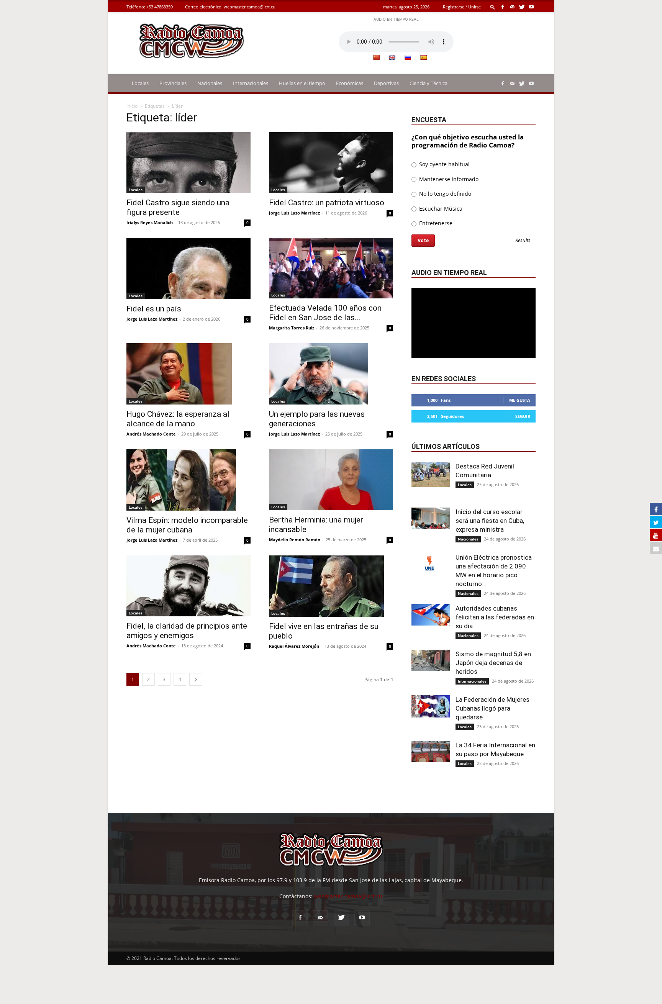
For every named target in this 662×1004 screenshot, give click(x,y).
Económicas (349, 83)
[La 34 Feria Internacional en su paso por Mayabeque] (430, 751)
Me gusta (519, 400)
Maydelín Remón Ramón (294, 539)
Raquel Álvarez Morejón (294, 646)
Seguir (522, 416)
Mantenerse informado (448, 179)
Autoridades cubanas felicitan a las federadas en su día (495, 617)
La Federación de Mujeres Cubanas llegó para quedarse (492, 708)
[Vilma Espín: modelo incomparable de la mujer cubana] (188, 480)
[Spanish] (423, 57)
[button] (492, 7)
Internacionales (250, 83)
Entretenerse (435, 223)
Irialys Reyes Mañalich (149, 222)
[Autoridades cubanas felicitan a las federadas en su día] (430, 615)
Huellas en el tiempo (302, 83)
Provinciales (173, 83)
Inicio (132, 106)
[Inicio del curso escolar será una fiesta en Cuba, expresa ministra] (430, 518)
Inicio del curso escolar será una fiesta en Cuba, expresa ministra (490, 520)
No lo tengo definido (444, 193)
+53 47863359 (159, 7)
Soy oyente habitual (444, 164)
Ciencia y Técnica (428, 83)
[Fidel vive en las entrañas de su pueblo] (331, 586)
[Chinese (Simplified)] (376, 57)
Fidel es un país (153, 308)
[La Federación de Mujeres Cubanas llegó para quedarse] (430, 706)
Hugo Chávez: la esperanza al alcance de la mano (177, 418)
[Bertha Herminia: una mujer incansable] (331, 479)
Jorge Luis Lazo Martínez (294, 213)
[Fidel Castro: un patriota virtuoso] (331, 162)
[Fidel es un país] (188, 268)
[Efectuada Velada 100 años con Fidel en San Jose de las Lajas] (331, 268)
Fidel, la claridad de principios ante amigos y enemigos (186, 630)
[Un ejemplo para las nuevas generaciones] (331, 374)
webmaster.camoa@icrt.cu (249, 7)
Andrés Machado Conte (151, 434)
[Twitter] (522, 7)
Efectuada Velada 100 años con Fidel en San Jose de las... (325, 312)
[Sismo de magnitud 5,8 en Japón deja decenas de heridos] (430, 660)
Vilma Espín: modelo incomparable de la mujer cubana (187, 525)
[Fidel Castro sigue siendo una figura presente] (188, 162)
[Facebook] (502, 7)
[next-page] (195, 679)
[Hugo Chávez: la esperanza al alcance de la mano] (188, 374)
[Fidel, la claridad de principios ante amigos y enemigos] (188, 585)
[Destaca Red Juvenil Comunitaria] (430, 474)
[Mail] (512, 7)
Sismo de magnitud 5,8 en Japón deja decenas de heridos (493, 662)
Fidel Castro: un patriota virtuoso (326, 202)
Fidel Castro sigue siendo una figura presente (177, 207)
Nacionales (209, 83)
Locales (140, 83)
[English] (391, 57)
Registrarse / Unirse (462, 7)
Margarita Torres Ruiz (291, 328)
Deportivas (386, 83)
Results (523, 240)
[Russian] (407, 57)
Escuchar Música (440, 208)
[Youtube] (531, 7)
